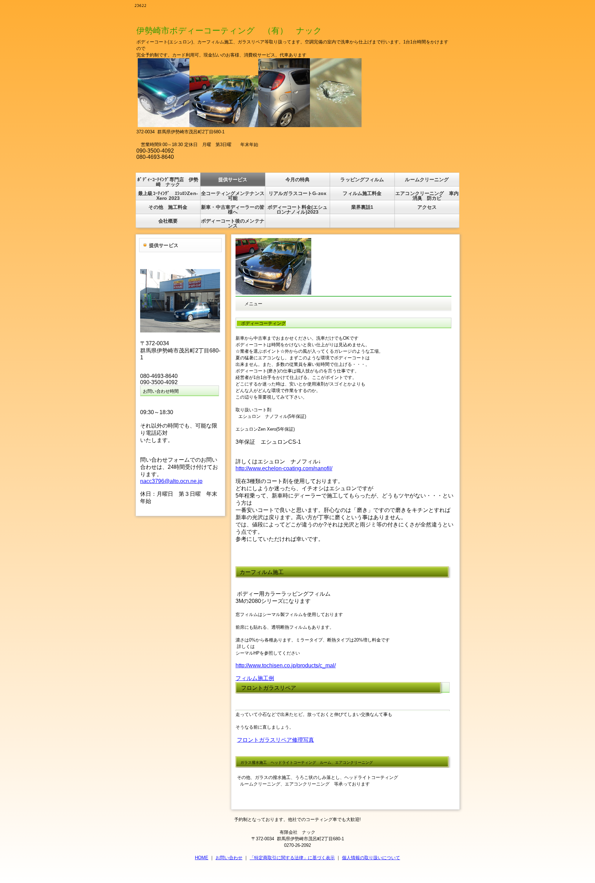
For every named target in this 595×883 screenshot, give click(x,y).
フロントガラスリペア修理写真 (275, 740)
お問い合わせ (229, 857)
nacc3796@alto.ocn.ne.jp (171, 481)
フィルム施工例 (255, 678)
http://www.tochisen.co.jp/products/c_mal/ (286, 665)
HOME (201, 857)
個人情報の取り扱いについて (371, 857)
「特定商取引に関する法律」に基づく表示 (292, 857)
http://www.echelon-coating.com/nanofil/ (284, 468)
